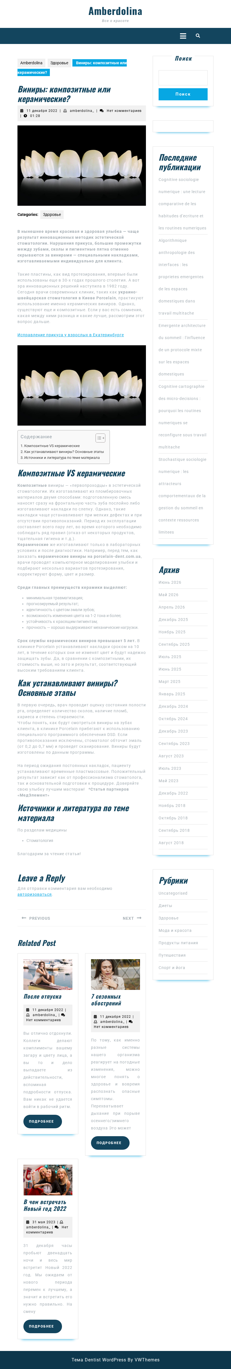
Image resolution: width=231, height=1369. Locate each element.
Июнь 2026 (170, 582)
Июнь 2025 (170, 669)
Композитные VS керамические (52, 446)
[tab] (183, 36)
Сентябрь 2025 (174, 644)
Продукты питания (178, 943)
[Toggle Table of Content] (97, 438)
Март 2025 (170, 681)
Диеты (165, 905)
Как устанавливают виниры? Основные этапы (64, 452)
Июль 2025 (170, 656)
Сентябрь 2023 (174, 743)
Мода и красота (175, 930)
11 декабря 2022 (41, 111)
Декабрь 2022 (173, 793)
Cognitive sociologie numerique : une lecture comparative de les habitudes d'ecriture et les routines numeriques (182, 203)
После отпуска (42, 996)
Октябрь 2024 (173, 718)
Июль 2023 (170, 768)
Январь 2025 (172, 694)
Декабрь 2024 (173, 706)
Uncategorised (173, 893)
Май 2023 (169, 781)
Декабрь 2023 (173, 731)
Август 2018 (171, 843)
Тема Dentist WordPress (99, 1360)
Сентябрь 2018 (174, 830)
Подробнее (45, 1121)
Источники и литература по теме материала (62, 457)
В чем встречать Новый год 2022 (44, 1205)
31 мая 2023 (43, 1222)
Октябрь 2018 (173, 818)
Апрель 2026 (172, 607)
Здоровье (59, 63)
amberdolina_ (82, 111)
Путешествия (172, 955)
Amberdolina (115, 10)
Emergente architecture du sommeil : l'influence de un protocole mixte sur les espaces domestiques (182, 349)
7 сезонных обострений (106, 999)
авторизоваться (34, 894)
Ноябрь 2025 (172, 632)
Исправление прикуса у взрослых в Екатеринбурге (70, 335)
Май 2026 (169, 594)
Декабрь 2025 (173, 619)
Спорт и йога (172, 967)
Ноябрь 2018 (172, 805)
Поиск (183, 58)
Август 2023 (171, 756)
